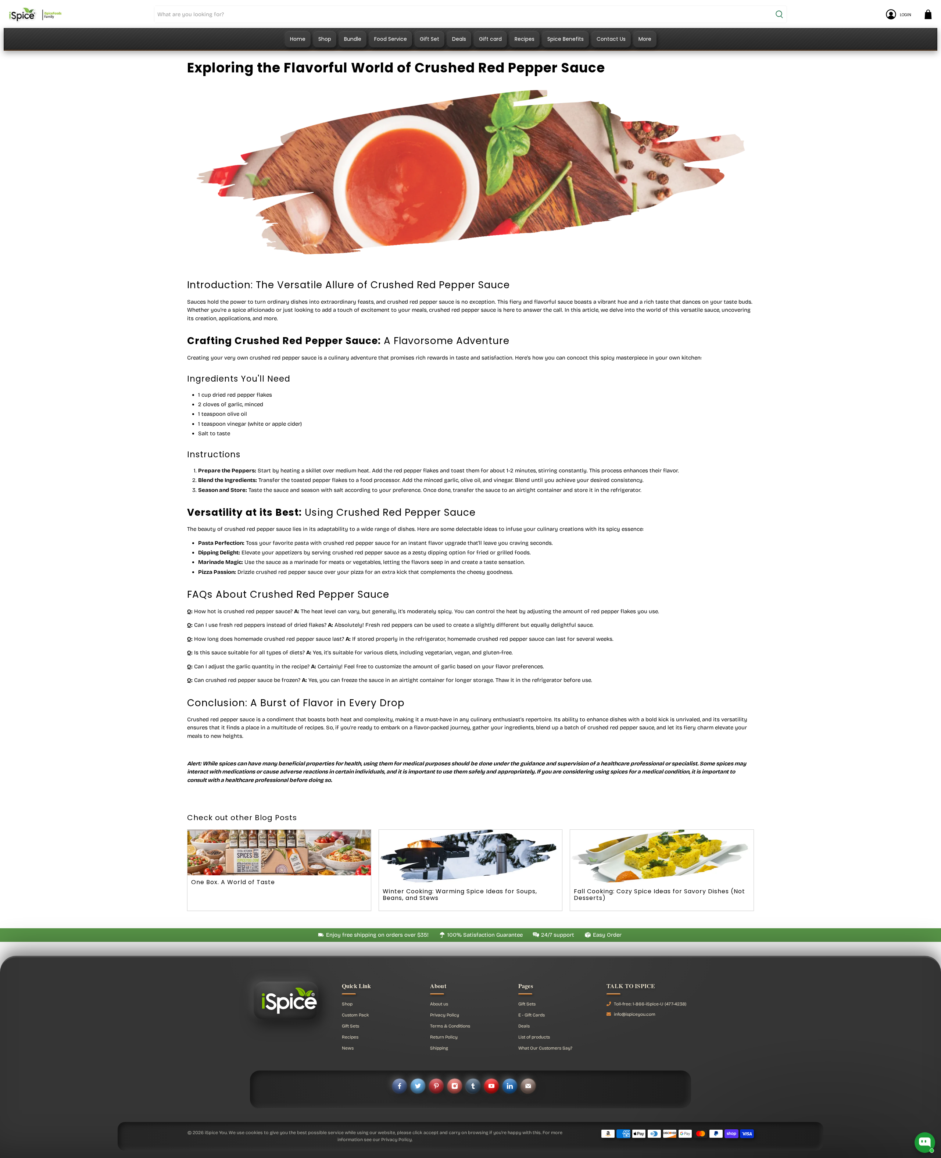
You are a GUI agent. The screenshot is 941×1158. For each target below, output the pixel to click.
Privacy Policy (444, 1015)
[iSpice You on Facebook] (399, 1086)
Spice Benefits (565, 39)
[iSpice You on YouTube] (491, 1086)
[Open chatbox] (925, 1142)
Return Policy (444, 1037)
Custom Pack (355, 1015)
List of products (534, 1037)
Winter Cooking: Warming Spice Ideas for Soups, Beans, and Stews (460, 894)
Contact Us (611, 39)
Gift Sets (350, 1026)
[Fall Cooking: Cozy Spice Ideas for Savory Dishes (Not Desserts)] (662, 857)
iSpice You (216, 1132)
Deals (459, 39)
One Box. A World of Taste (233, 882)
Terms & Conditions (450, 1026)
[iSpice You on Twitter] (418, 1086)
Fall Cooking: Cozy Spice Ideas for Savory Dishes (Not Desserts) (659, 894)
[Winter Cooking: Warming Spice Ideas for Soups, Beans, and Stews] (470, 857)
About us (439, 1004)
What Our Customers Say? (545, 1048)
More (644, 39)
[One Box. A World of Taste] (279, 853)
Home (297, 39)
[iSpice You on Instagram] (454, 1086)
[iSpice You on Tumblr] (473, 1086)
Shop (324, 39)
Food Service (390, 39)
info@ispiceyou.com (634, 1014)
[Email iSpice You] (528, 1086)
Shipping (439, 1048)
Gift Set (429, 39)
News (348, 1048)
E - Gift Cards (531, 1015)
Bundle (352, 39)
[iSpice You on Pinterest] (436, 1086)
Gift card (490, 39)
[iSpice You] (35, 14)
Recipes (524, 39)
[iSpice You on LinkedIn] (509, 1086)
